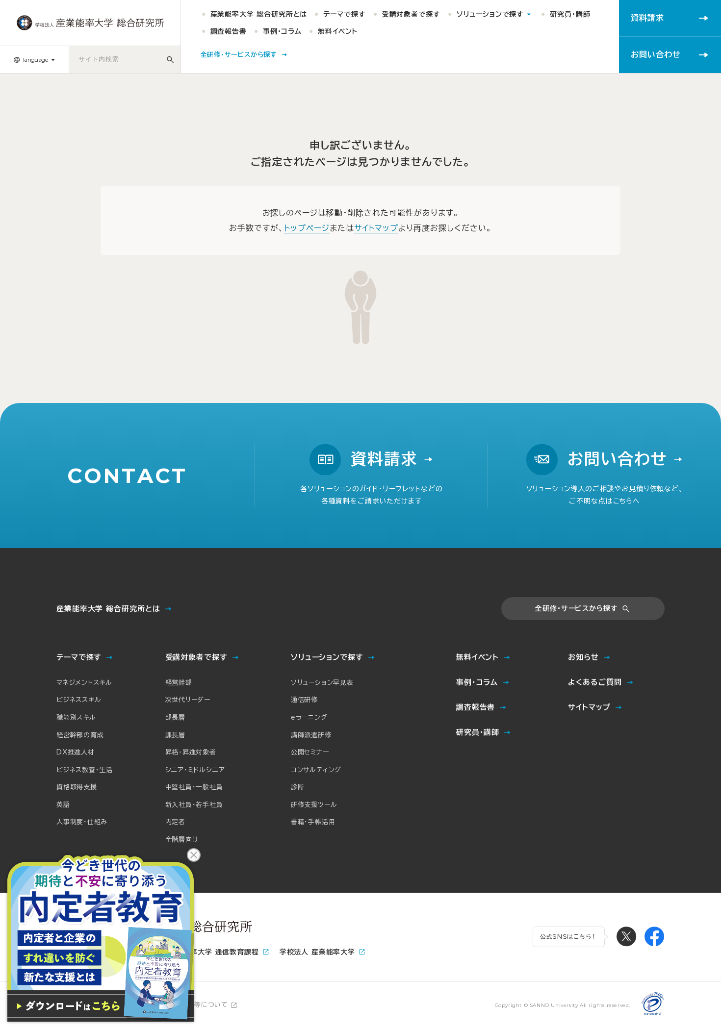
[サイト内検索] (170, 59)
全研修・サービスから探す (576, 608)
